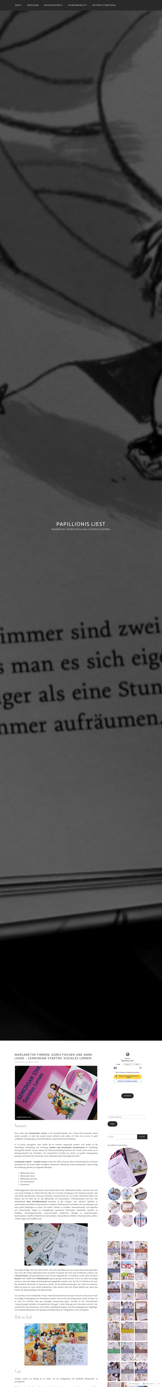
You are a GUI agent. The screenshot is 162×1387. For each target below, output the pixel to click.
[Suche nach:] (127, 1136)
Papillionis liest (81, 524)
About (18, 5)
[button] (127, 1167)
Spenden (127, 1096)
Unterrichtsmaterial (104, 5)
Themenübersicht (77, 5)
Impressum (33, 5)
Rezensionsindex (53, 5)
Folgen (112, 1124)
